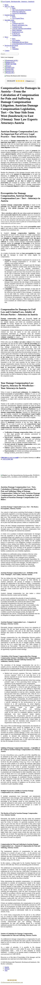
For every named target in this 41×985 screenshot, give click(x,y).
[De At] (8, 66)
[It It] (10, 62)
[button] (20, 81)
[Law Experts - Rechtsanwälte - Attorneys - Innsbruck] (17, 1)
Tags (6, 970)
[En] (9, 67)
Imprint (7, 967)
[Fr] (9, 69)
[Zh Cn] (10, 64)
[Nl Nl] (11, 60)
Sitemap (7, 969)
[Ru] (9, 72)
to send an (9, 457)
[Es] (9, 71)
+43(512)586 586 (7, 459)
